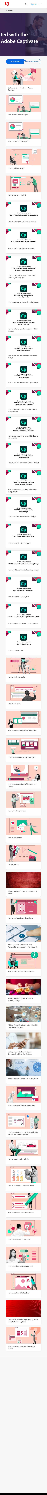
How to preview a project (17, 195)
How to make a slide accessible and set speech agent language (21, 276)
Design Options (13, 864)
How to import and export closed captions (23, 623)
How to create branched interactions (21, 1212)
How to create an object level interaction (22, 730)
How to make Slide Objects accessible (21, 248)
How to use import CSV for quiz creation (22, 222)
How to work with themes (17, 811)
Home (10, 10)
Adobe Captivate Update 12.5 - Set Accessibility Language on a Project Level (22, 946)
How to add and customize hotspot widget (23, 382)
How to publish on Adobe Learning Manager (23, 570)
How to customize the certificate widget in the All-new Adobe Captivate (23, 1133)
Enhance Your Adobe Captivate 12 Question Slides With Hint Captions (23, 1321)
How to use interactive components (20, 1266)
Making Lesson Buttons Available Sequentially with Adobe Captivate (20, 1053)
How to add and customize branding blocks (23, 302)
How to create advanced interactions (21, 1186)
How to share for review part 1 (18, 115)
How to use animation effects (18, 1159)
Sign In (34, 4)
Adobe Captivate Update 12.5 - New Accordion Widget (20, 999)
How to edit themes (15, 838)
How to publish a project (16, 168)
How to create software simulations (20, 918)
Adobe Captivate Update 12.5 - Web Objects (23, 1079)
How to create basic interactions (19, 1239)
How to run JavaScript (15, 650)
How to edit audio (14, 704)
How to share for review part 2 (18, 141)
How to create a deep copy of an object (22, 757)
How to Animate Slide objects (18, 597)
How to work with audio (16, 677)
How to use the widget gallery (18, 1293)
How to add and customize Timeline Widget (23, 463)
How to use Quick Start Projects (19, 543)
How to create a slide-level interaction (21, 1105)
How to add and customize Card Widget (22, 516)
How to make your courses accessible (21, 971)
